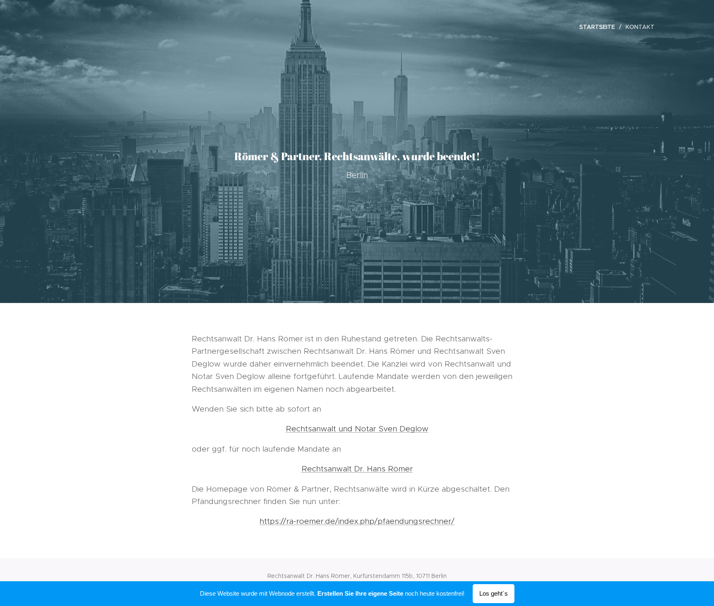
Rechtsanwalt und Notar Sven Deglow (357, 428)
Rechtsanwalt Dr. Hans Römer (357, 468)
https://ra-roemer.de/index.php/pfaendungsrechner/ (357, 521)
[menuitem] (599, 27)
